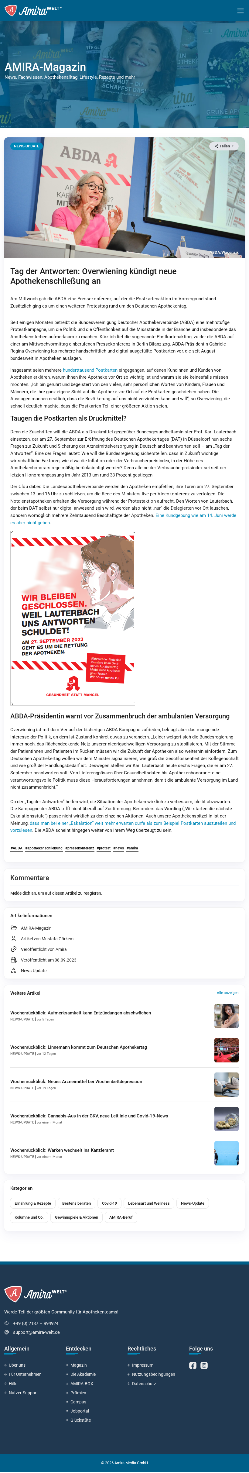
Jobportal (79, 1411)
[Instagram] (204, 1365)
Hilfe (13, 1383)
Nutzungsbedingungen (153, 1374)
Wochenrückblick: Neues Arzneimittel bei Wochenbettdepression (76, 1081)
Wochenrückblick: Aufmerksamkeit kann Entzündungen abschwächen (80, 1013)
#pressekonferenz (79, 848)
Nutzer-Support (23, 1392)
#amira (132, 848)
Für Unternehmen (25, 1374)
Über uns (17, 1365)
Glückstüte (80, 1420)
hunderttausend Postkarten (90, 370)
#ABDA (16, 848)
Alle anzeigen (228, 993)
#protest (104, 848)
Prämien (78, 1392)
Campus (78, 1401)
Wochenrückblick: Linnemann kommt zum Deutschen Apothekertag (78, 1047)
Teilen (225, 146)
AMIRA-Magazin (36, 928)
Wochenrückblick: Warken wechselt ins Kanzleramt (62, 1150)
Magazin (78, 1365)
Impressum (142, 1365)
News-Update (33, 970)
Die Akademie (83, 1374)
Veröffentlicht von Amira (44, 949)
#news (118, 848)
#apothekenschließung (44, 848)
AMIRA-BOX (81, 1383)
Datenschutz (144, 1383)
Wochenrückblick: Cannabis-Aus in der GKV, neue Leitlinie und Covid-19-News (89, 1116)
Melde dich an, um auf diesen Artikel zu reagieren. (56, 893)
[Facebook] (193, 1365)
